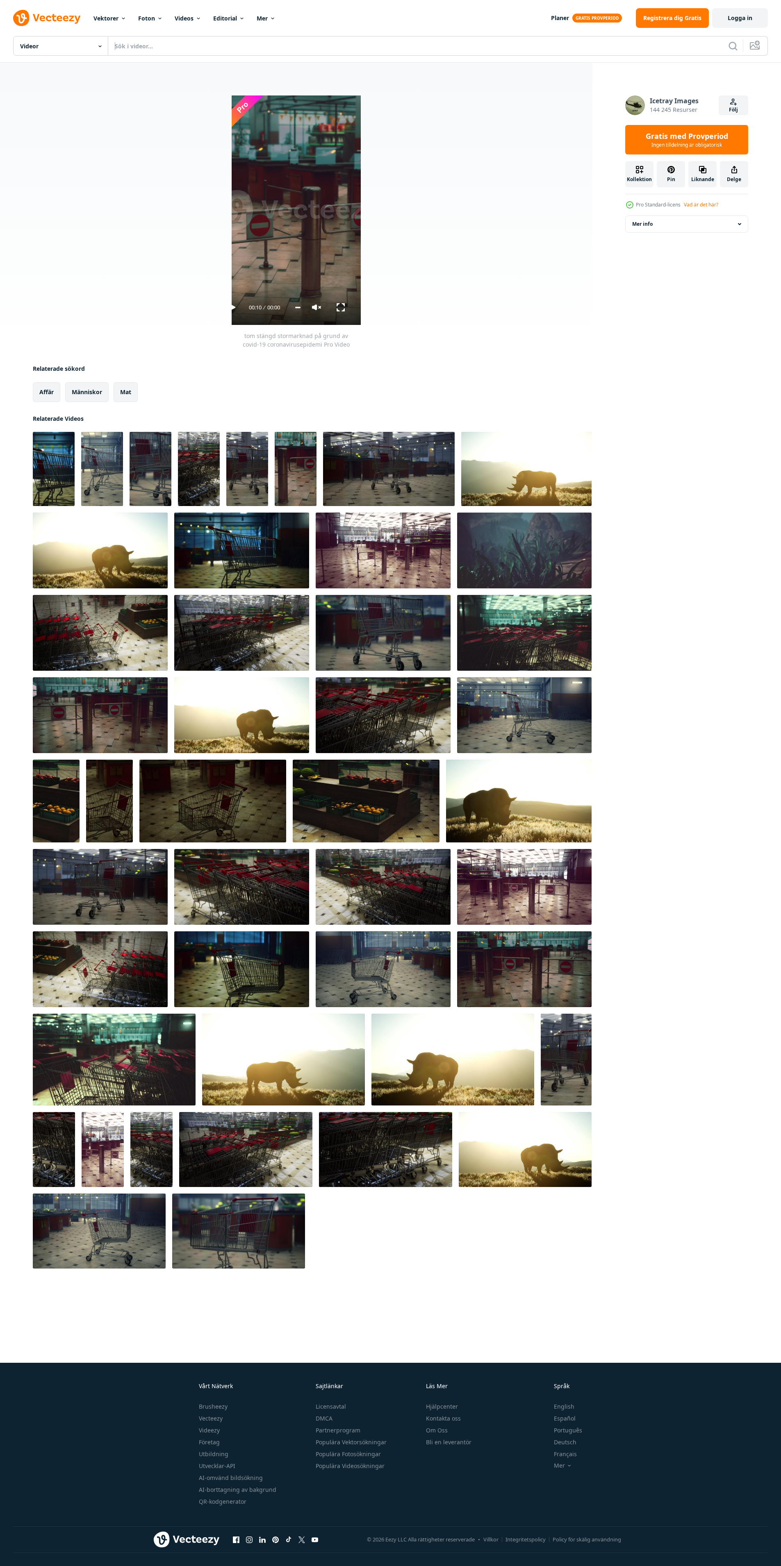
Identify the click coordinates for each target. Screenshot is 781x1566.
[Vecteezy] (46, 18)
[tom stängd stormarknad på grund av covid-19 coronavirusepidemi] (54, 469)
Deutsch (565, 1442)
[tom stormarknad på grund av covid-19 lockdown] (56, 801)
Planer (560, 18)
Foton (146, 18)
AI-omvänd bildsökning (231, 1478)
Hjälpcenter (442, 1406)
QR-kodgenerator (222, 1501)
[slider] (298, 307)
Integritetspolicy (525, 1539)
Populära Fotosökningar (348, 1454)
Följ (733, 109)
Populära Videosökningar (350, 1466)
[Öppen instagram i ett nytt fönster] (249, 1539)
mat (125, 392)
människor (87, 392)
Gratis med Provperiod (687, 139)
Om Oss (437, 1430)
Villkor (491, 1539)
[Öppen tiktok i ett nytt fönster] (288, 1539)
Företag (209, 1442)
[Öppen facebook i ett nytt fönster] (236, 1539)
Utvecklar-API (217, 1466)
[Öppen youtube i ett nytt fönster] (315, 1539)
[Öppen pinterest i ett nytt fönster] (275, 1539)
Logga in (740, 18)
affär (46, 392)
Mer (262, 18)
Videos (184, 18)
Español (565, 1418)
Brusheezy (213, 1406)
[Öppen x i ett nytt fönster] (301, 1539)
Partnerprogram (338, 1430)
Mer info (642, 223)
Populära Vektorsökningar (351, 1442)
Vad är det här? (701, 204)
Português (568, 1430)
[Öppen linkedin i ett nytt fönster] (262, 1539)
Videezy (209, 1430)
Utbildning (213, 1454)
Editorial (225, 18)
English (564, 1406)
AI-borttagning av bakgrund (237, 1489)
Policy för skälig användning (587, 1539)
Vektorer (105, 18)
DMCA (324, 1418)
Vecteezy (211, 1418)
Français (565, 1454)
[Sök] (733, 46)
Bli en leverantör (448, 1442)
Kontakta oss (443, 1418)
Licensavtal (331, 1406)
